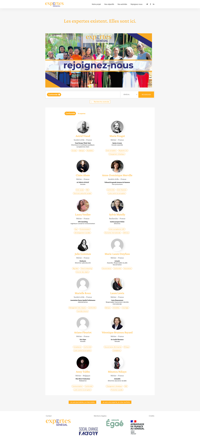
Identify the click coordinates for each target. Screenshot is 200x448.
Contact (49, 416)
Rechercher (146, 94)
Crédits (151, 416)
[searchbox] (82, 94)
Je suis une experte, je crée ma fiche (116, 402)
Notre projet (96, 4)
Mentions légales (100, 416)
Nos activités (122, 4)
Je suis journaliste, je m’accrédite (82, 402)
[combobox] (83, 94)
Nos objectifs (109, 4)
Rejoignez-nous (136, 4)
